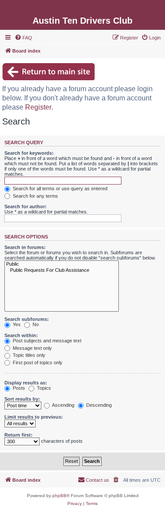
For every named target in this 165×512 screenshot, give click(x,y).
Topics (43, 388)
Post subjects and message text (46, 340)
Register (38, 107)
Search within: (21, 335)
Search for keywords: (29, 153)
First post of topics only (36, 362)
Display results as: (25, 382)
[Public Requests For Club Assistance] (61, 270)
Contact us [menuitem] (97, 480)
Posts (18, 388)
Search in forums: (25, 247)
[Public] (61, 264)
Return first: (18, 434)
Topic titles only (28, 355)
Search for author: (25, 206)
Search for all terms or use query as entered (59, 188)
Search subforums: (26, 319)
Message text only (31, 348)
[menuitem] (23, 37)
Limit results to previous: (33, 417)
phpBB (59, 495)
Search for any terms (34, 196)
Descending (98, 405)
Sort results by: (22, 399)
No (35, 324)
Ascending (62, 405)
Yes (16, 324)
